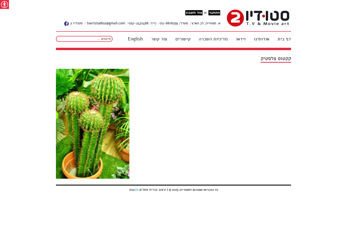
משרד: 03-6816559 (174, 23)
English (135, 39)
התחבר (214, 12)
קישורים (182, 39)
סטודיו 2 (75, 23)
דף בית (284, 39)
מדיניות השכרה (213, 39)
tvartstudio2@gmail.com (105, 23)
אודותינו (261, 39)
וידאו (240, 39)
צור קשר (159, 39)
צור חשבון (194, 12)
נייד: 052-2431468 (142, 23)
